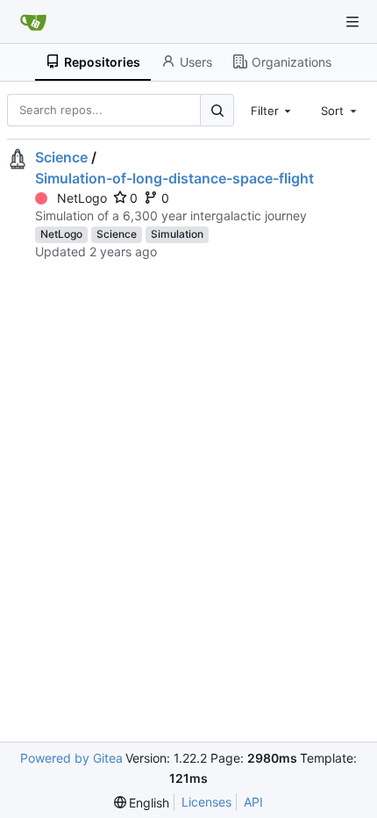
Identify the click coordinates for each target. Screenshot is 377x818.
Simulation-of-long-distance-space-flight (174, 178)
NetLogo (82, 197)
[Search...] (216, 110)
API (253, 801)
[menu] (142, 802)
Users (196, 61)
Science (61, 157)
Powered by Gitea (71, 757)
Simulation (177, 233)
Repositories (102, 61)
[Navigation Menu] (352, 22)
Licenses (206, 801)
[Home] (33, 22)
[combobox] (272, 110)
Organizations (291, 61)
